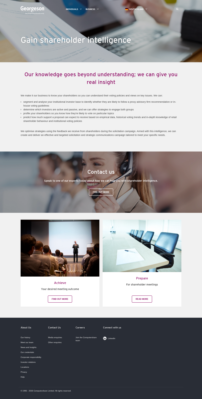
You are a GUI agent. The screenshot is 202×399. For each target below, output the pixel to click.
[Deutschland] (33, 10)
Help (23, 377)
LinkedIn (111, 338)
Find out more (101, 192)
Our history (25, 337)
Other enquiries (55, 342)
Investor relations (28, 362)
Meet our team (27, 342)
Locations (25, 367)
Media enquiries (55, 337)
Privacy (24, 372)
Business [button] (90, 9)
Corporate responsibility (31, 357)
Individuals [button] (72, 9)
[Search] (177, 9)
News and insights (28, 347)
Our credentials (27, 352)
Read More (142, 299)
